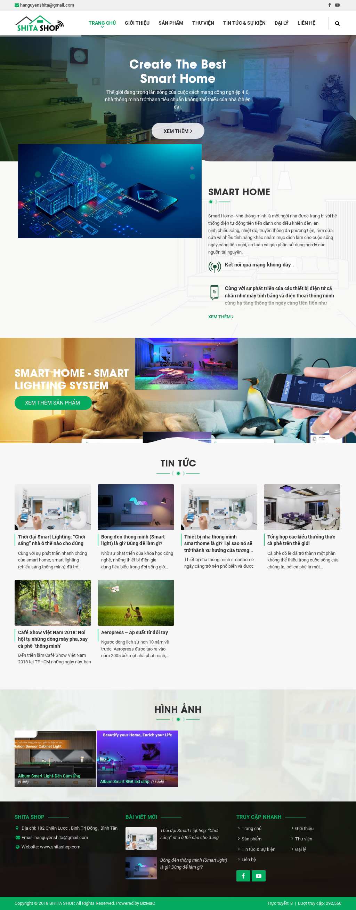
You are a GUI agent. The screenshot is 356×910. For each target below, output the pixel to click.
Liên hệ (306, 23)
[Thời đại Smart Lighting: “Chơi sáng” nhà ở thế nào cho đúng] (53, 526)
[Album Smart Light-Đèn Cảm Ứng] (55, 759)
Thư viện (203, 23)
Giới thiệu (137, 23)
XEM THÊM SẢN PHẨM (53, 403)
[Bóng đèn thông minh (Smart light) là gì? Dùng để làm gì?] (136, 526)
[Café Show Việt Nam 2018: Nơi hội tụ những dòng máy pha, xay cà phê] (53, 622)
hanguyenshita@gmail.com (46, 5)
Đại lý (282, 23)
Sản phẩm (171, 23)
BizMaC (147, 903)
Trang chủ (102, 23)
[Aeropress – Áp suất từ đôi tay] (136, 619)
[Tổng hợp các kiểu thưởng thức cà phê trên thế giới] (302, 526)
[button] (335, 23)
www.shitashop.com (60, 846)
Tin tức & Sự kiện (244, 23)
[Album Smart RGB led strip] (137, 759)
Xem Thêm (176, 131)
